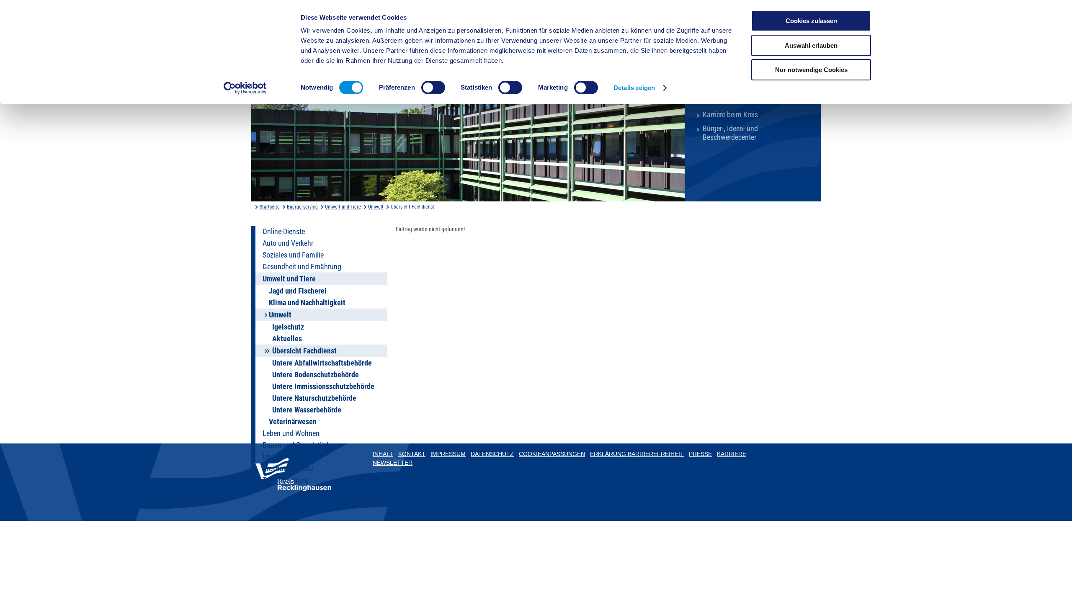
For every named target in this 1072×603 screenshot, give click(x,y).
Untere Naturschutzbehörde (314, 398)
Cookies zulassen (811, 20)
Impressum (448, 454)
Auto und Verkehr (288, 243)
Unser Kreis (279, 457)
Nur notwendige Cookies (811, 69)
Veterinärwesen (293, 421)
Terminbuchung (286, 480)
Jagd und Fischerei (298, 291)
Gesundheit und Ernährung (302, 267)
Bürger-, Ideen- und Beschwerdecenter (730, 133)
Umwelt (376, 207)
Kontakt (411, 454)
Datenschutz (492, 454)
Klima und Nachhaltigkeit (307, 303)
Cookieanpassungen (552, 454)
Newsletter (392, 462)
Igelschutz (288, 327)
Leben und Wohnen (291, 433)
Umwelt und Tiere (343, 207)
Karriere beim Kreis (730, 115)
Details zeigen (634, 87)
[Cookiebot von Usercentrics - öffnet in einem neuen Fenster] (245, 88)
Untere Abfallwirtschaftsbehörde (322, 363)
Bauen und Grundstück (296, 445)
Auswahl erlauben (811, 45)
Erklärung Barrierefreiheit (637, 454)
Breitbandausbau (288, 468)
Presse (700, 454)
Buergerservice (302, 207)
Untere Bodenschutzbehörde (315, 375)
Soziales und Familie (293, 255)
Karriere (731, 454)
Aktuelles (287, 339)
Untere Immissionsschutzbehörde (323, 386)
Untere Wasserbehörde (306, 410)
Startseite (270, 207)
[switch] (433, 87)
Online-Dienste (284, 231)
